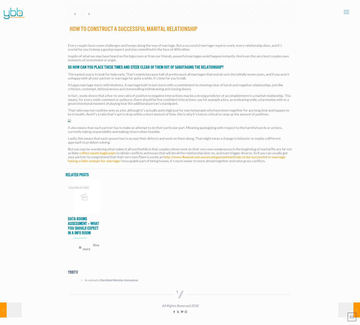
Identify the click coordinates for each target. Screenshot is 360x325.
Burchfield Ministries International (119, 280)
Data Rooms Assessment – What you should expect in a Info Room (83, 225)
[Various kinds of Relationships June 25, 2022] (11, 310)
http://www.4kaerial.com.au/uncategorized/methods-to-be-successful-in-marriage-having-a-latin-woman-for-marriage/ (177, 159)
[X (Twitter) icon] (178, 311)
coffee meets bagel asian (98, 153)
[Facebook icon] (174, 311)
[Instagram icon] (185, 311)
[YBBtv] (14, 13)
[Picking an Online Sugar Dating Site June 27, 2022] (349, 310)
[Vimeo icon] (182, 311)
